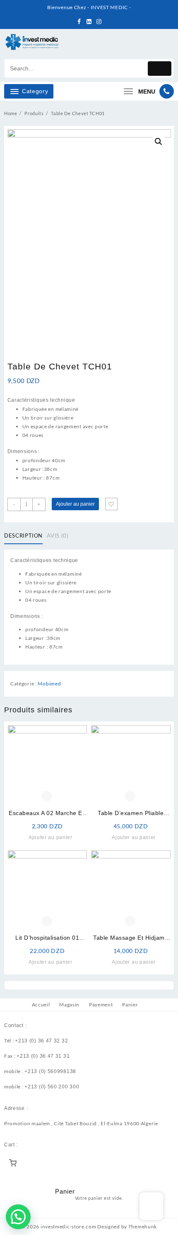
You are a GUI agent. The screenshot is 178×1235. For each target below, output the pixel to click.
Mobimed (49, 683)
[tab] (25, 535)
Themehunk (142, 1226)
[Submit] (160, 68)
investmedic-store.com (68, 1226)
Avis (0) (57, 535)
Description (23, 535)
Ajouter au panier (75, 504)
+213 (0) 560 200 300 (51, 1087)
